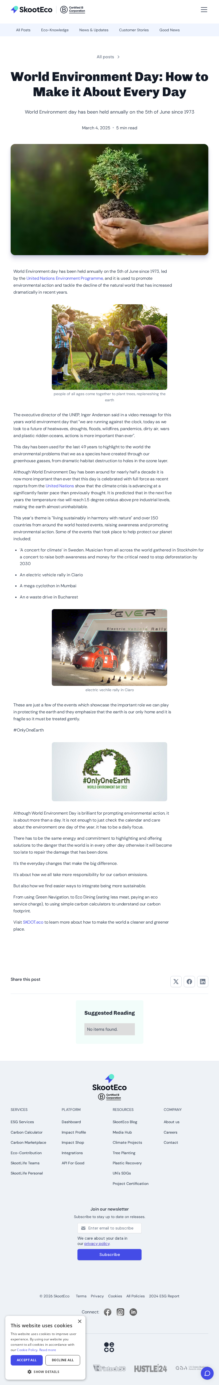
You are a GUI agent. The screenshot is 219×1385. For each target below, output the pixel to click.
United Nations (60, 486)
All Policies (135, 1296)
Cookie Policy (27, 1350)
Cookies (115, 1296)
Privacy (97, 1296)
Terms (81, 1296)
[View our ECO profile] (109, 1347)
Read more (47, 1350)
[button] (13, 3)
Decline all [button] (63, 1360)
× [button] (79, 1322)
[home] (48, 9)
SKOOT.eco (33, 922)
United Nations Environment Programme (64, 278)
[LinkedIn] (133, 1312)
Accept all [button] (27, 1360)
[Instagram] (120, 1312)
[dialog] (45, 1348)
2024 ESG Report (164, 1296)
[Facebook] (107, 1312)
